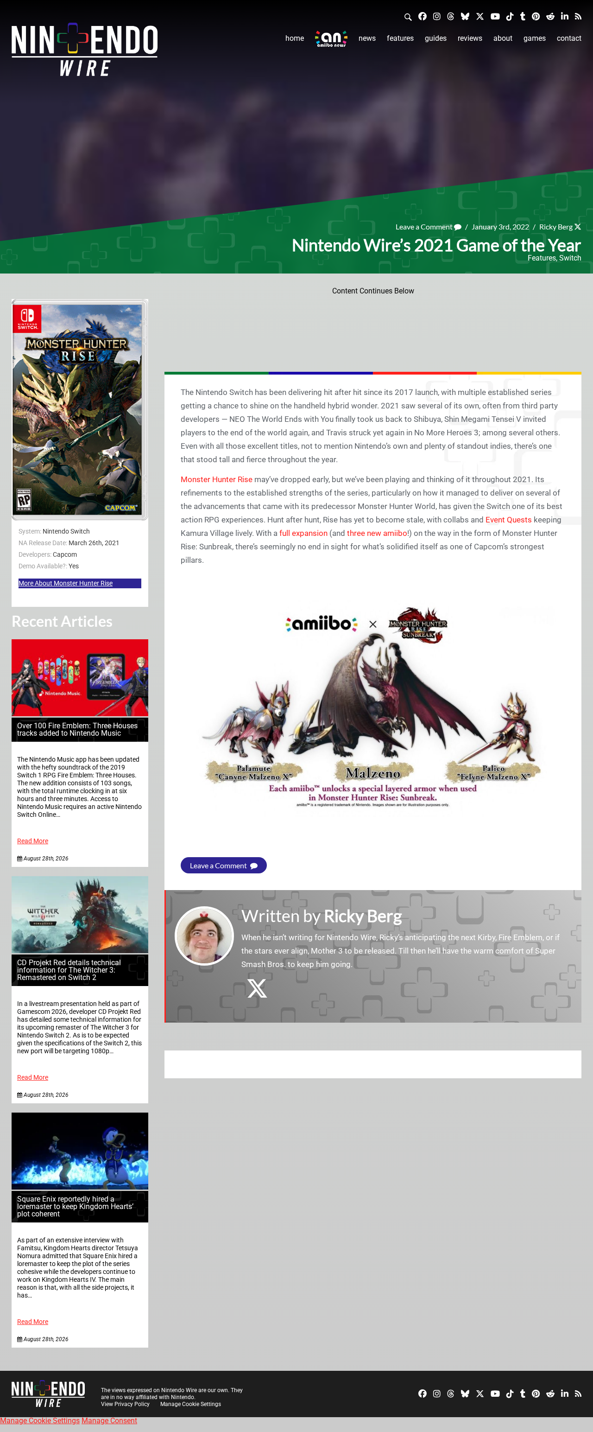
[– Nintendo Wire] (85, 52)
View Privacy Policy (125, 1404)
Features (400, 38)
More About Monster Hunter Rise (66, 583)
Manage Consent (109, 1420)
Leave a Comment (425, 226)
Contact (569, 38)
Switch (570, 258)
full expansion (303, 533)
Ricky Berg (556, 226)
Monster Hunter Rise (216, 479)
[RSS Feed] (578, 16)
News (367, 38)
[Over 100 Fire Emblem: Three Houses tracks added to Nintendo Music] (80, 713)
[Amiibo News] (331, 39)
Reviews (470, 38)
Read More (32, 841)
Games (535, 38)
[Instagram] (437, 16)
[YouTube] (495, 16)
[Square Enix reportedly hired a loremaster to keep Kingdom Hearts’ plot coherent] (80, 1187)
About (502, 38)
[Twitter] (480, 16)
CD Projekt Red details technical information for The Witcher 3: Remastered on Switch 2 (69, 970)
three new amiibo (377, 533)
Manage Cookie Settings (190, 1404)
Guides (436, 38)
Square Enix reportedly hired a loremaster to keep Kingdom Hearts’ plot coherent (75, 1206)
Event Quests (509, 519)
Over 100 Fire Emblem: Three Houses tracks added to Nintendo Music (77, 729)
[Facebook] (422, 16)
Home (294, 38)
